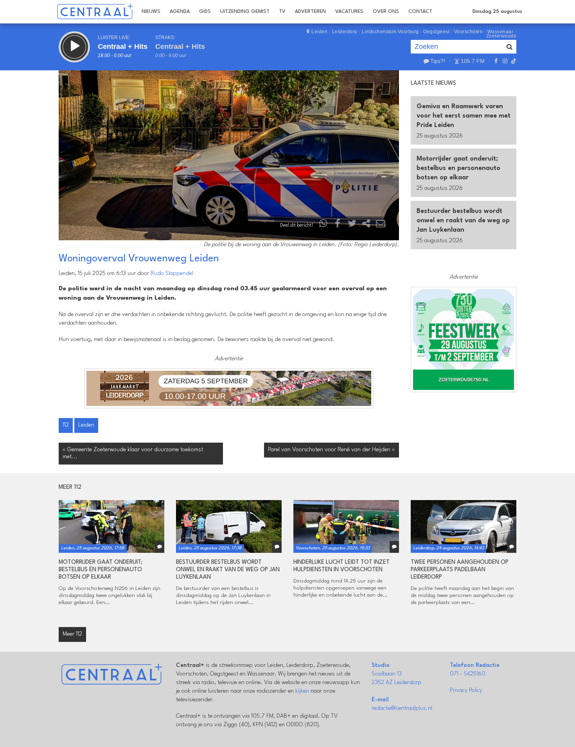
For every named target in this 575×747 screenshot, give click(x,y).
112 (66, 425)
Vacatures (349, 11)
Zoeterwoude (501, 36)
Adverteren (310, 11)
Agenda (180, 11)
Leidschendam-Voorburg (390, 31)
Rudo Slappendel (172, 274)
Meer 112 (72, 634)
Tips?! (437, 61)
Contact (420, 11)
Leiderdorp (345, 31)
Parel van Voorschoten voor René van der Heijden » (331, 450)
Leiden (319, 31)
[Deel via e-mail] (380, 225)
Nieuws (151, 11)
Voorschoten (468, 31)
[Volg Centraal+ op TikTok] (513, 61)
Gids (205, 11)
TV (282, 11)
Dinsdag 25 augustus (497, 11)
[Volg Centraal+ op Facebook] (496, 61)
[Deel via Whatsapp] (323, 225)
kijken (302, 691)
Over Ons (386, 11)
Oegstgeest (436, 31)
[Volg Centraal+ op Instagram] (504, 61)
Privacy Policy (466, 690)
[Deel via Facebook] (338, 225)
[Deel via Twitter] (352, 225)
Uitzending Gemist (245, 11)
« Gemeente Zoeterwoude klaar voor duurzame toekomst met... (133, 453)
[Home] (95, 11)
